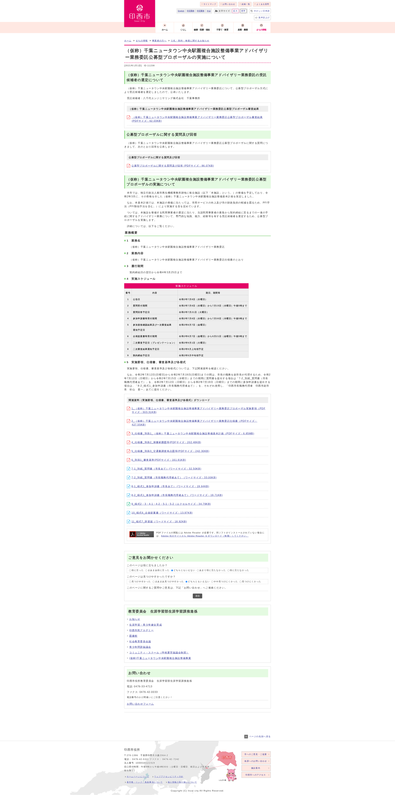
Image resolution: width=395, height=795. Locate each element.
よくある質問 (262, 4)
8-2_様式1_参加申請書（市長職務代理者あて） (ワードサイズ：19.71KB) (177, 495)
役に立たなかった (239, 570)
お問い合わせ (228, 4)
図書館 (133, 636)
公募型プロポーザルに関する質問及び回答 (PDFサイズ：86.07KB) (172, 165)
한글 (209, 11)
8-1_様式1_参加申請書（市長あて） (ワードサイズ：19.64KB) (170, 486)
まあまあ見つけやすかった (169, 581)
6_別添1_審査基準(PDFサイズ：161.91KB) (158, 460)
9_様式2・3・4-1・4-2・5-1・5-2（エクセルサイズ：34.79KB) (171, 504)
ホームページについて (138, 776)
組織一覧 (246, 4)
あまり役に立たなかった (212, 570)
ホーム (127, 41)
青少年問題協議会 (140, 647)
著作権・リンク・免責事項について (145, 782)
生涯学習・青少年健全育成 (145, 624)
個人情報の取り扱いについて (182, 782)
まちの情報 (142, 41)
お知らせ (134, 619)
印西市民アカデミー (141, 630)
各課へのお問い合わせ (255, 761)
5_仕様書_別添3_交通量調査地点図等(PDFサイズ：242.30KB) (170, 451)
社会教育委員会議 (140, 641)
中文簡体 (190, 11)
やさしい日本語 (262, 11)
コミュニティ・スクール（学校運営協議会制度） (159, 652)
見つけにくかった (251, 581)
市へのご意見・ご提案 (255, 754)
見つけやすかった (141, 581)
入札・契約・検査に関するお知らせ (190, 41)
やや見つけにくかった (226, 581)
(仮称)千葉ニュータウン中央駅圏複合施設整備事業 (160, 658)
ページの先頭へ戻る (260, 736)
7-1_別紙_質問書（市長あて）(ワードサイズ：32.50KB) (166, 468)
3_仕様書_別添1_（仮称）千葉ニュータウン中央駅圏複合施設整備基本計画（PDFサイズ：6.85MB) (192, 433)
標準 (243, 11)
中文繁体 (200, 11)
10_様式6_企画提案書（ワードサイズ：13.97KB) (162, 512)
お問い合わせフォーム (140, 704)
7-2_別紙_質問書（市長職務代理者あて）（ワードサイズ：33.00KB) (173, 477)
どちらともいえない (184, 570)
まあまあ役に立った (158, 570)
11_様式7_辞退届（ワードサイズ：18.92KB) (159, 521)
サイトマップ (210, 4)
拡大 (235, 11)
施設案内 (255, 768)
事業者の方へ (159, 41)
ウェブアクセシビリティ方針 (168, 776)
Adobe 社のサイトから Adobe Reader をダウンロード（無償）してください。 (205, 536)
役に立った (138, 570)
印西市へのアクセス (255, 775)
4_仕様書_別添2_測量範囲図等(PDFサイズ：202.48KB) (166, 442)
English (181, 11)
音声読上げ (264, 17)
